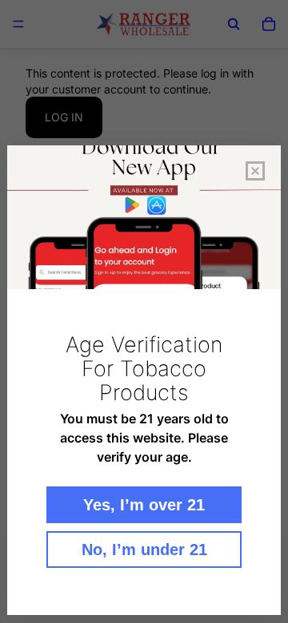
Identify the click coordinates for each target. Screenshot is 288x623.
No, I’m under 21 (144, 549)
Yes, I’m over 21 (144, 505)
